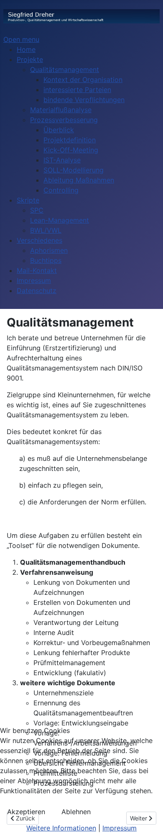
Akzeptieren (26, 811)
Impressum (119, 828)
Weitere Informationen (61, 828)
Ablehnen (76, 811)
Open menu (21, 39)
